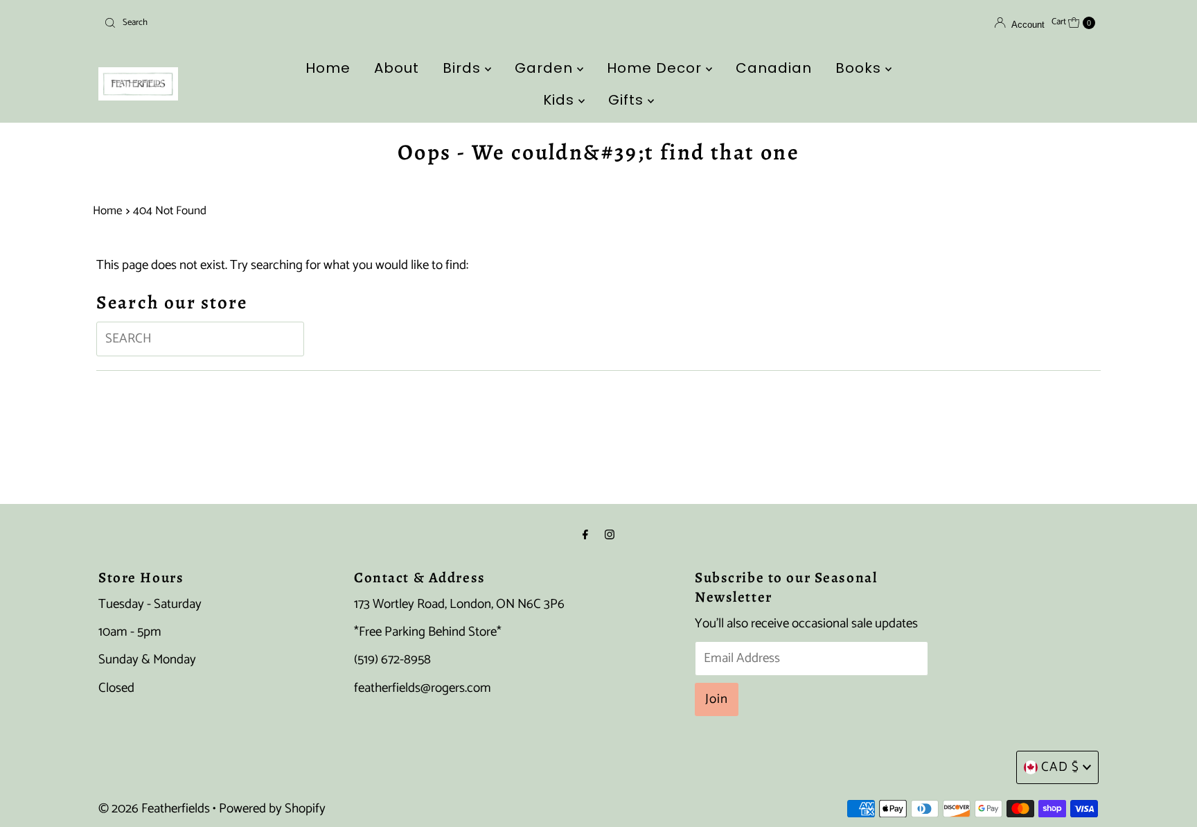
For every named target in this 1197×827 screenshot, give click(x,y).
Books (860, 68)
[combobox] (261, 23)
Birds (464, 68)
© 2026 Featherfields (154, 808)
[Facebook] (585, 535)
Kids (560, 100)
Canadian (774, 68)
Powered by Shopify (272, 808)
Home (328, 68)
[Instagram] (609, 535)
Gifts (628, 100)
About (396, 68)
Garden (546, 68)
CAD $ (1060, 767)
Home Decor (656, 68)
